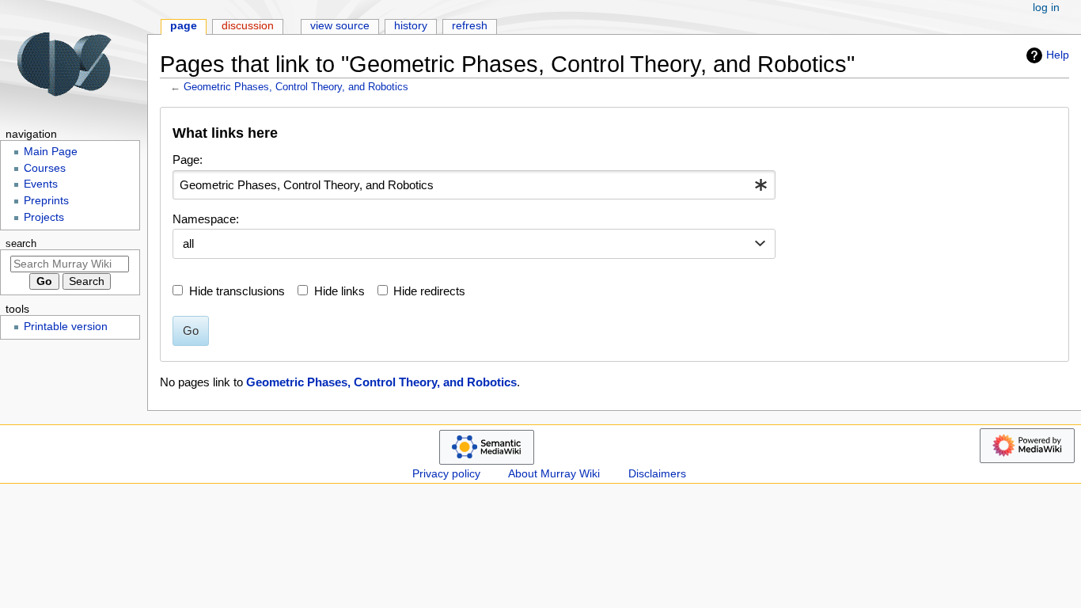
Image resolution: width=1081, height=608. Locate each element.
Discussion (248, 26)
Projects (44, 217)
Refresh (469, 26)
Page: (188, 159)
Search (21, 243)
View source (340, 26)
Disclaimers (657, 474)
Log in (1046, 7)
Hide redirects (429, 291)
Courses (45, 168)
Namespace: (206, 219)
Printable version (66, 326)
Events (41, 184)
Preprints (46, 201)
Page (183, 26)
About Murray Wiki (554, 474)
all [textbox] (188, 243)
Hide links (339, 291)
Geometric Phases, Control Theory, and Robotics (296, 87)
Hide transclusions (237, 291)
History (410, 26)
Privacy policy (446, 474)
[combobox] (474, 185)
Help (1057, 54)
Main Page (51, 152)
